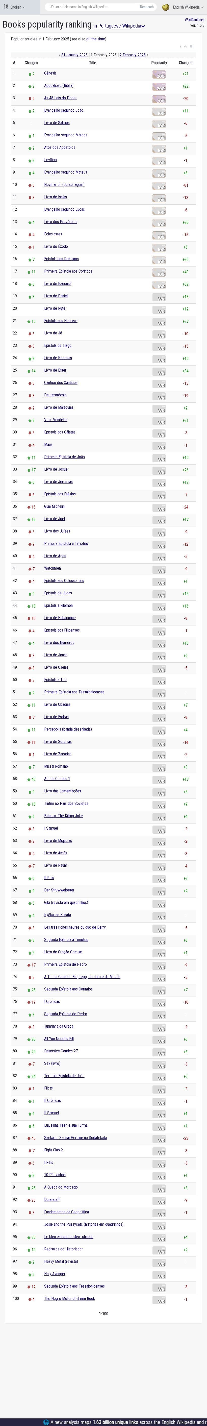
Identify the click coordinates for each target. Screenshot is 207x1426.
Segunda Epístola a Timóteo (66, 939)
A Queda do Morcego (61, 1187)
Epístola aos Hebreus (60, 320)
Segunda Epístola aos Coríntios (68, 989)
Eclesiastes (53, 234)
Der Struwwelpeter (59, 890)
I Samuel (51, 828)
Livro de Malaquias (58, 407)
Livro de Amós (55, 853)
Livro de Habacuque (60, 617)
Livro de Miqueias (58, 840)
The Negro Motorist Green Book (69, 1298)
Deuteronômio (55, 395)
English (15, 7)
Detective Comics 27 (61, 1051)
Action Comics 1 (57, 778)
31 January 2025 (74, 55)
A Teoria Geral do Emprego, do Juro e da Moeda (82, 976)
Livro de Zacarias (57, 754)
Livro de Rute (54, 308)
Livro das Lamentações (62, 791)
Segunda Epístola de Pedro (65, 1013)
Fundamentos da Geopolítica (66, 1212)
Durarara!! (52, 1199)
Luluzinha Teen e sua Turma (66, 1125)
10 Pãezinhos (55, 1174)
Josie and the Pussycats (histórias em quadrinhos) (83, 1224)
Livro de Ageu (55, 555)
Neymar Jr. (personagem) (64, 184)
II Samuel (51, 1112)
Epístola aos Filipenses (62, 630)
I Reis (48, 1162)
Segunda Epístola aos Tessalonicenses (74, 1286)
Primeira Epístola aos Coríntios (68, 271)
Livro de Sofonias (58, 741)
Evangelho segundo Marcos (65, 135)
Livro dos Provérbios (60, 221)
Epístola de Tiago (57, 345)
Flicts (48, 1088)
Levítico (50, 159)
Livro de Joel (54, 518)
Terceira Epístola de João (64, 1075)
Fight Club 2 (53, 1150)
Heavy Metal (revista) (61, 1261)
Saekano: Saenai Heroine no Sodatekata (75, 1137)
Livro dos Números (59, 642)
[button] (180, 46)
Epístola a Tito (55, 679)
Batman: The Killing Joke (63, 815)
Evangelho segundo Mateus (65, 172)
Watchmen (52, 568)
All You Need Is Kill (59, 1038)
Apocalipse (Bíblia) (58, 85)
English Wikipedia (186, 7)
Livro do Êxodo (56, 246)
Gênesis (50, 73)
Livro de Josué (56, 469)
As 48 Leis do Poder (60, 97)
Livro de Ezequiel (57, 283)
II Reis (49, 877)
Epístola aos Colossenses (64, 580)
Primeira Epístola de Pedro (65, 964)
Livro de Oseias (56, 667)
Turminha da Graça (58, 1026)
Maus (48, 444)
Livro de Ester (55, 370)
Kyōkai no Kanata (57, 914)
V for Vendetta (55, 419)
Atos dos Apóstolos (59, 147)
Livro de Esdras (56, 716)
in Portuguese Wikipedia (117, 26)
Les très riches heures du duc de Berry (75, 927)
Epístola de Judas (58, 593)
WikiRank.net (194, 19)
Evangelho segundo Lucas (64, 209)
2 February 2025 (133, 55)
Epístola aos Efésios (60, 494)
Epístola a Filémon (58, 605)
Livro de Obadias (57, 704)
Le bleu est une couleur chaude (68, 1236)
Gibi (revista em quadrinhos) (66, 902)
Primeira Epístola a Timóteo (66, 543)
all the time (95, 38)
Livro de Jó (53, 333)
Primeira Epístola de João (64, 456)
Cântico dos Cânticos (60, 382)
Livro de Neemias (58, 357)
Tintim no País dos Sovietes (66, 803)
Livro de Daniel (56, 296)
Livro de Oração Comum (63, 952)
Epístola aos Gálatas (59, 432)
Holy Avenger (54, 1273)
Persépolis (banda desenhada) (68, 729)
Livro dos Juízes (57, 531)
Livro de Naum (55, 865)
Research (147, 7)
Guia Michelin (54, 506)
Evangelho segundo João (63, 110)
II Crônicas (52, 1100)
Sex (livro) (52, 1063)
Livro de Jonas (55, 654)
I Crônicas (52, 1001)
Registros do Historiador (63, 1249)
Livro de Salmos (57, 122)
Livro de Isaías (55, 197)
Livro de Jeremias (58, 481)
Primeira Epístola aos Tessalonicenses (74, 692)
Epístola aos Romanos (61, 258)
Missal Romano (56, 766)
